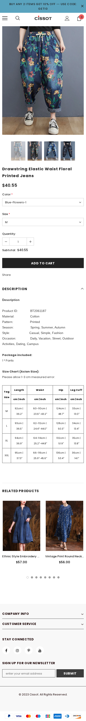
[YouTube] (40, 650)
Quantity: (9, 234)
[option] (43, 80)
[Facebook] (6, 650)
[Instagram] (17, 650)
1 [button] (27, 577)
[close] (82, 6)
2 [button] (32, 577)
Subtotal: (9, 250)
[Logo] (43, 18)
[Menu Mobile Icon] (4, 18)
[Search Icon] (17, 18)
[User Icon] (67, 18)
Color (7, 194)
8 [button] (58, 577)
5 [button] (45, 577)
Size (6, 214)
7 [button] (54, 577)
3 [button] (36, 577)
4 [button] (41, 577)
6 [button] (50, 577)
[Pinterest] (29, 650)
